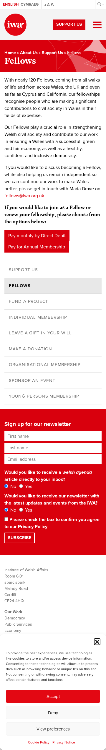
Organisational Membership (45, 364)
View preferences (53, 729)
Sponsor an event (32, 380)
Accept (53, 696)
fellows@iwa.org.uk (24, 196)
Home (10, 52)
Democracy (14, 618)
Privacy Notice (63, 742)
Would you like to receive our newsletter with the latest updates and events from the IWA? (51, 499)
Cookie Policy (38, 742)
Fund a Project (28, 301)
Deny (53, 712)
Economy (12, 630)
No (12, 486)
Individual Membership (38, 317)
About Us (29, 52)
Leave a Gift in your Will (40, 333)
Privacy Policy (32, 527)
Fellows (20, 285)
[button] (97, 642)
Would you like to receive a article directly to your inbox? (48, 475)
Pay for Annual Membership (36, 247)
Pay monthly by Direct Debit (37, 236)
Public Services (18, 624)
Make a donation (30, 349)
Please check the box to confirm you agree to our (52, 523)
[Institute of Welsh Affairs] (15, 25)
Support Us (69, 24)
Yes (28, 486)
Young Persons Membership (44, 396)
